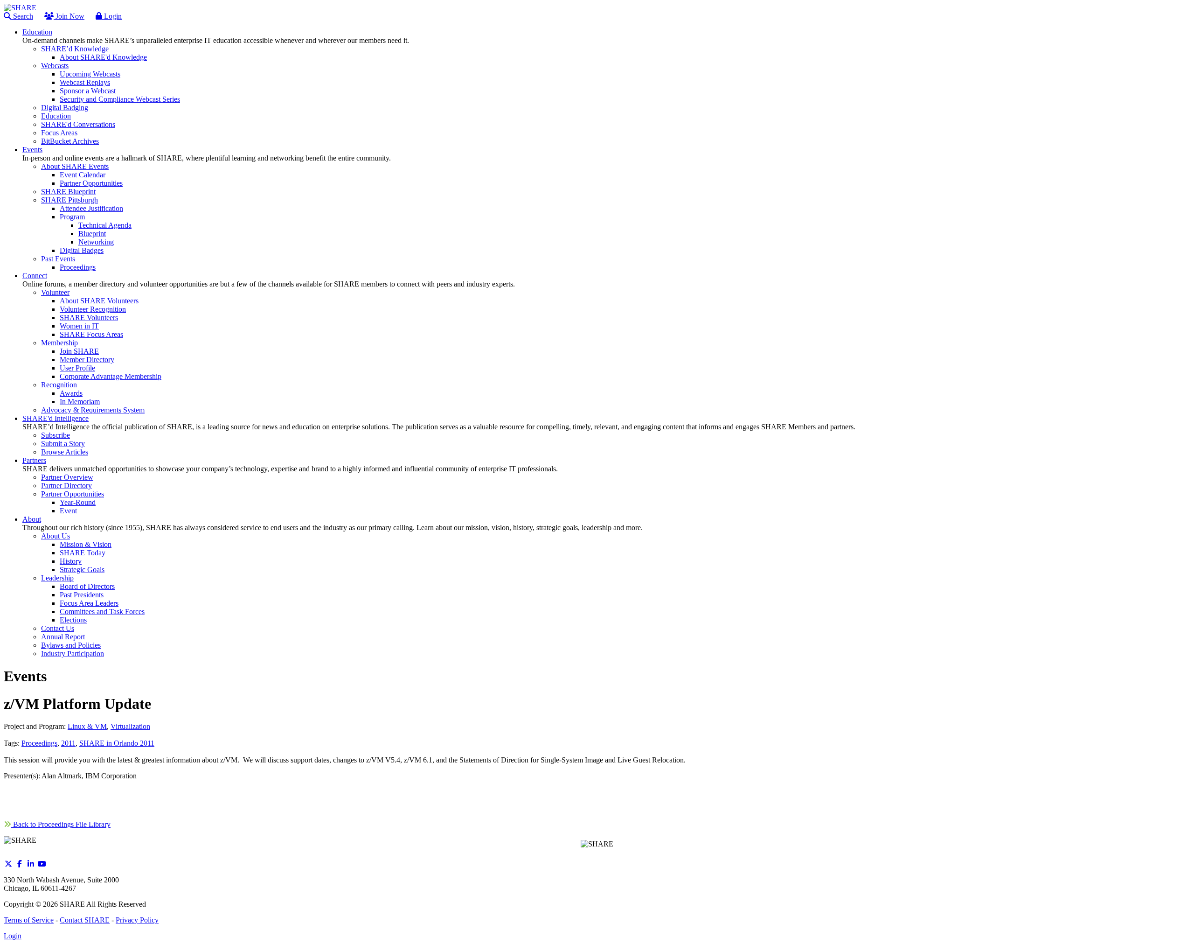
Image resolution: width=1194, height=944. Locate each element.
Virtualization (130, 726)
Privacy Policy (137, 920)
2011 (68, 743)
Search (22, 16)
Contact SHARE (85, 920)
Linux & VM (87, 726)
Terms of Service (29, 920)
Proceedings (39, 743)
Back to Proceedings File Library (61, 824)
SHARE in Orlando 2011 (116, 743)
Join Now (69, 16)
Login (112, 16)
